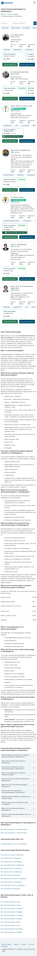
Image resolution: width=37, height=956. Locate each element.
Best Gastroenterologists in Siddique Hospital (14, 829)
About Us (16, 944)
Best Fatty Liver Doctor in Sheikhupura (12, 855)
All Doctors (4, 946)
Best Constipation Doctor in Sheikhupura (12, 865)
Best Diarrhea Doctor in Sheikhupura (11, 861)
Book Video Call (10, 64)
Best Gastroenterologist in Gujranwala (12, 929)
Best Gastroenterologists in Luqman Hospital (14, 833)
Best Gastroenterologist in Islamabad (11, 908)
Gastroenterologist (13, 14)
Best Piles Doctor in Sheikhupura (10, 875)
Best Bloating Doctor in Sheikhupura (11, 882)
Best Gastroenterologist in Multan (10, 922)
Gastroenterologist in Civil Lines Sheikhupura (14, 844)
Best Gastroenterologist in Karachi (11, 905)
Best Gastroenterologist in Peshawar (11, 918)
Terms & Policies (6, 944)
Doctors (24, 944)
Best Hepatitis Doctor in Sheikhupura (11, 868)
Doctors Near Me (15, 28)
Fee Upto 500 (26, 28)
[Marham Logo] (7, 3)
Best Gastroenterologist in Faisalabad (12, 915)
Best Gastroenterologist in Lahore (10, 902)
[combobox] (6, 23)
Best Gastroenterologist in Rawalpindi (12, 912)
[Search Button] (35, 23)
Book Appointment (27, 64)
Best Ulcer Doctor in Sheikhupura (10, 888)
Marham (3, 14)
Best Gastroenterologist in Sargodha (11, 932)
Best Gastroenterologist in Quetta (10, 925)
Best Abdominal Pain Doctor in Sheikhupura (13, 878)
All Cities (31, 944)
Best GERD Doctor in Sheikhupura (11, 858)
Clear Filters (5, 28)
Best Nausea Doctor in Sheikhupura (11, 872)
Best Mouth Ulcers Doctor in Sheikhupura (13, 885)
